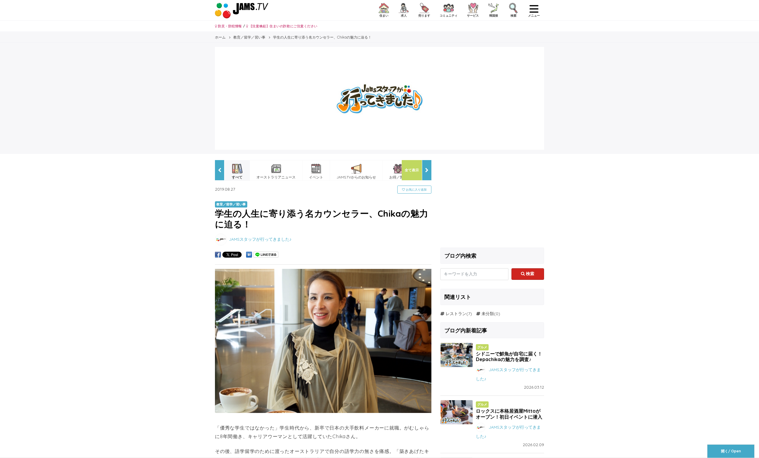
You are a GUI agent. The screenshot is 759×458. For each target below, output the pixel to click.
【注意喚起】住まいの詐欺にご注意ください (283, 26)
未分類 (487, 313)
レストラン (456, 313)
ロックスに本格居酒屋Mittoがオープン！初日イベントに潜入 (509, 413)
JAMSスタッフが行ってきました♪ (260, 239)
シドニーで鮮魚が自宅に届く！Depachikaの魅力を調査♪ (509, 356)
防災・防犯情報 (229, 26)
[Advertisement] (492, 201)
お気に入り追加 (416, 190)
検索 (529, 273)
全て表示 (412, 170)
